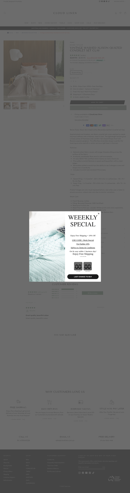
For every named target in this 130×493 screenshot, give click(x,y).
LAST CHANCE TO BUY (83, 277)
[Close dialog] (98, 213)
